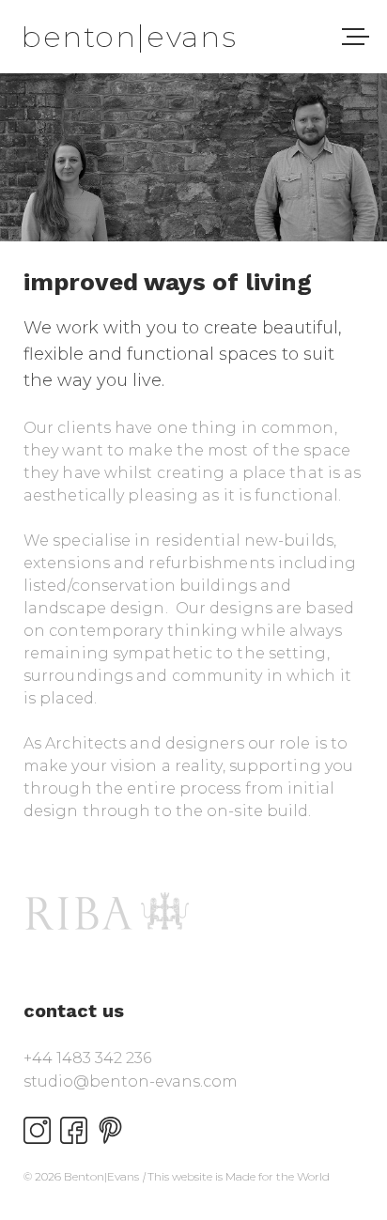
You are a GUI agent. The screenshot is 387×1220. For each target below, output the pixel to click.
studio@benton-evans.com (130, 1081)
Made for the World (277, 1176)
